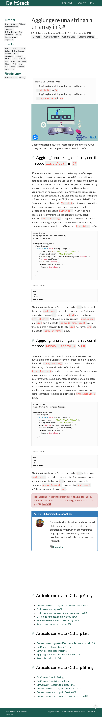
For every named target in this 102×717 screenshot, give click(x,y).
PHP (14, 64)
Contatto (91, 711)
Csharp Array (51, 36)
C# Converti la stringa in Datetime (55, 684)
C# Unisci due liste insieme (51, 650)
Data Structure (11, 37)
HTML (13, 61)
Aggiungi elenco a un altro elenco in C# (58, 654)
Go (6, 66)
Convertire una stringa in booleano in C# (59, 688)
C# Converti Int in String (50, 677)
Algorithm (9, 40)
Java (20, 64)
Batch (7, 51)
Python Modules (11, 27)
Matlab (8, 59)
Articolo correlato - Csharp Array (64, 595)
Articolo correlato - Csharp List (62, 633)
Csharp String (86, 36)
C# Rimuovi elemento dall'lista (53, 646)
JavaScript (9, 29)
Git (20, 32)
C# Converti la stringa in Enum (53, 680)
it (91, 3)
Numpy (8, 53)
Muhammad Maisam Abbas (49, 32)
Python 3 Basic (11, 24)
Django (16, 53)
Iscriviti (46, 504)
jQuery (8, 64)
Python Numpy (11, 32)
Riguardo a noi (54, 711)
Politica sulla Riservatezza (73, 711)
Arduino (21, 66)
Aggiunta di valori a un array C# (53, 624)
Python (8, 48)
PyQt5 (18, 34)
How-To (81, 3)
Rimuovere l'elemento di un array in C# (58, 620)
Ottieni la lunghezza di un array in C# (56, 616)
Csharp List (68, 36)
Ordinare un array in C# (49, 609)
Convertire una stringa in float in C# (56, 692)
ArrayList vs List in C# (48, 658)
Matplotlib (9, 34)
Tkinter (22, 24)
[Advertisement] (66, 58)
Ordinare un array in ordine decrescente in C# (61, 612)
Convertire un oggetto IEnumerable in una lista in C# (65, 643)
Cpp (6, 61)
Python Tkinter (19, 48)
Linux (15, 59)
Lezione (67, 3)
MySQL (8, 69)
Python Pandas (18, 51)
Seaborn (19, 56)
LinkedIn (58, 546)
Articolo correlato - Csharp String (64, 667)
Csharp (13, 66)
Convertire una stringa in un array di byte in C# (62, 605)
